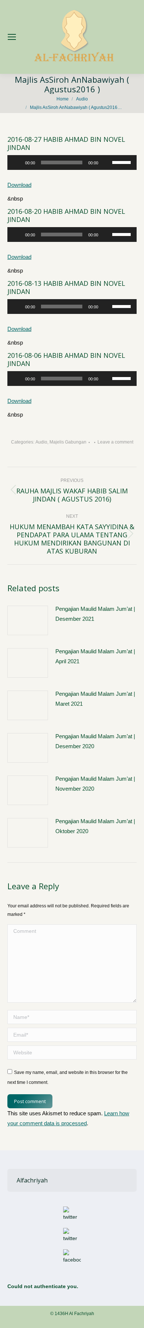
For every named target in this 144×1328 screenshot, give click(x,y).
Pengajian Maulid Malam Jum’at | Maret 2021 (95, 699)
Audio (41, 442)
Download (19, 185)
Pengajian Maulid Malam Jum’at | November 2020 (95, 784)
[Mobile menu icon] (11, 36)
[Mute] (106, 162)
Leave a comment (115, 442)
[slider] (122, 161)
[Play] (17, 162)
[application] (72, 162)
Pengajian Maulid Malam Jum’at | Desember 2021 (95, 614)
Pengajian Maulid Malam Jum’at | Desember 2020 (95, 741)
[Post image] (27, 620)
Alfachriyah (32, 1180)
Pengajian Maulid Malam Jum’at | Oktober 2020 (95, 826)
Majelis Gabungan (67, 442)
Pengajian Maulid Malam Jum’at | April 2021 (95, 656)
